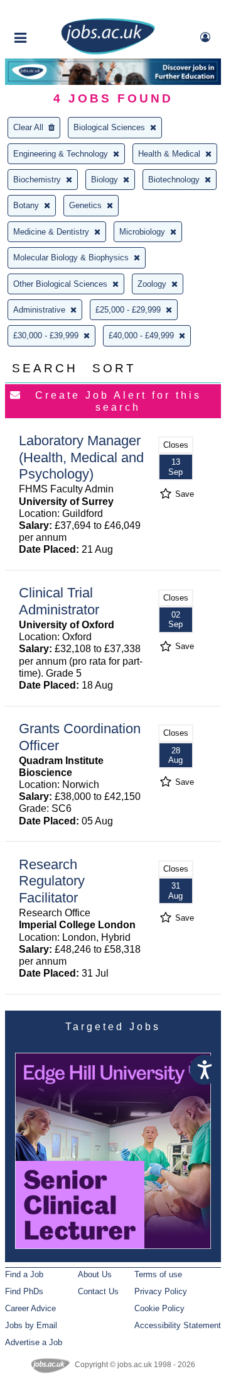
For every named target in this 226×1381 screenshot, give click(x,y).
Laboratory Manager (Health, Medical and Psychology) (81, 457)
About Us (95, 1274)
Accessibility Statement (177, 1325)
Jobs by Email (31, 1325)
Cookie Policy (159, 1308)
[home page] (108, 52)
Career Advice (30, 1308)
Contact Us (98, 1291)
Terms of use (158, 1274)
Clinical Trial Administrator (59, 601)
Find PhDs (24, 1291)
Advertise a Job (33, 1342)
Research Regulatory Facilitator (52, 881)
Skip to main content (50, 11)
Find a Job (24, 1274)
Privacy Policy (160, 1291)
